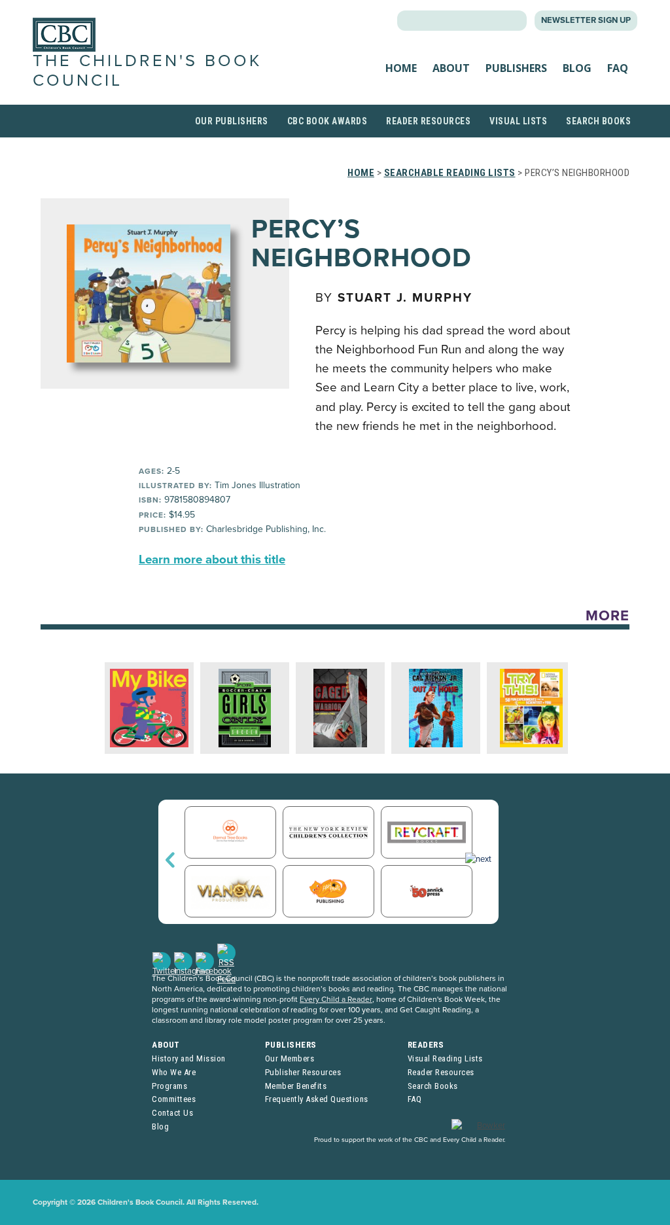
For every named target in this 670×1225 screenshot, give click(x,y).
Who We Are (174, 1072)
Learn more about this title (212, 559)
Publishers (516, 68)
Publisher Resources (303, 1072)
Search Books (598, 121)
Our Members (290, 1058)
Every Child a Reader (336, 999)
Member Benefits (296, 1086)
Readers (426, 1045)
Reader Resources (428, 121)
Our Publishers (231, 121)
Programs (169, 1086)
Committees (174, 1099)
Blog (577, 68)
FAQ (617, 68)
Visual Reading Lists (445, 1058)
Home (401, 68)
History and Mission (189, 1058)
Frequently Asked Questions (316, 1099)
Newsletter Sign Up (586, 20)
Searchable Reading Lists (450, 173)
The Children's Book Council (147, 70)
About (451, 68)
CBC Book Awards (327, 121)
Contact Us (172, 1113)
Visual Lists (518, 121)
